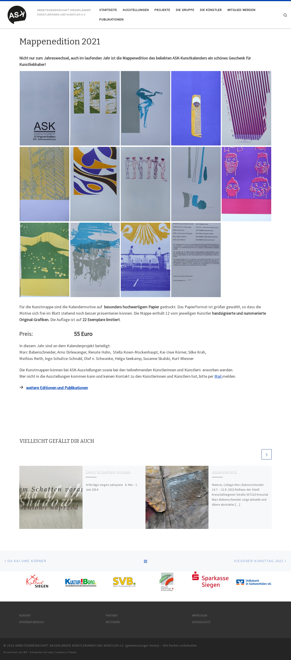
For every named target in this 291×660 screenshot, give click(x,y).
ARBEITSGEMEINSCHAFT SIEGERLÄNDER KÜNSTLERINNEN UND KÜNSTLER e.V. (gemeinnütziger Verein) (87, 645)
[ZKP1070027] (145, 184)
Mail (218, 376)
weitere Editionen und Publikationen (57, 387)
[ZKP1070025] (44, 184)
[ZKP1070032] (145, 260)
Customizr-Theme (65, 652)
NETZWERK (113, 622)
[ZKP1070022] (145, 108)
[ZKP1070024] (246, 108)
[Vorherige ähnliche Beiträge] (256, 454)
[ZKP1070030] (44, 260)
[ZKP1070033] (196, 260)
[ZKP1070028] (196, 184)
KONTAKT (25, 615)
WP (25, 652)
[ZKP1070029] (246, 184)
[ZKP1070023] (196, 108)
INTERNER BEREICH (31, 622)
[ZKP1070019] (44, 108)
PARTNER (112, 615)
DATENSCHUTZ (201, 622)
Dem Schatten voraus (108, 472)
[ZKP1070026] (95, 184)
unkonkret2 (224, 472)
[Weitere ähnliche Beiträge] (266, 454)
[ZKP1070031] (95, 260)
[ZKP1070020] (95, 108)
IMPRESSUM (199, 615)
